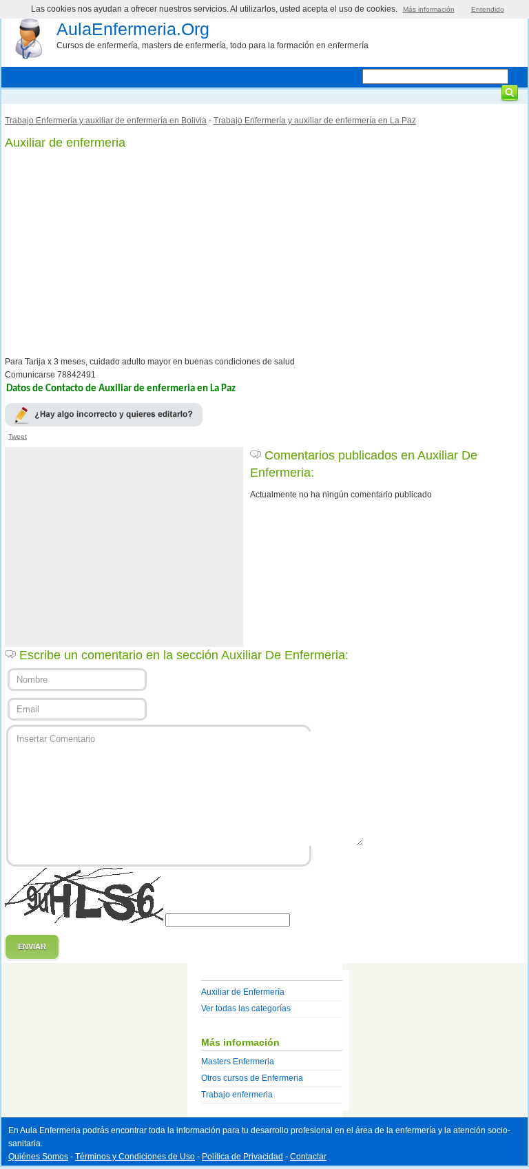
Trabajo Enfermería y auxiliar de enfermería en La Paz (315, 120)
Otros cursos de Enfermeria (252, 1078)
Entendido (487, 9)
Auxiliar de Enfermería (242, 992)
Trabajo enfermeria (237, 1094)
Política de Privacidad (242, 1156)
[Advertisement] (264, 253)
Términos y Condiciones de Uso (135, 1156)
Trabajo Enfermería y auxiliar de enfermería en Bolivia (106, 120)
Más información (429, 9)
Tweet (17, 436)
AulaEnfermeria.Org (132, 29)
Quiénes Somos (38, 1156)
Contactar (308, 1156)
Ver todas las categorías (246, 1008)
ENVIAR (32, 946)
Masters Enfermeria (237, 1061)
